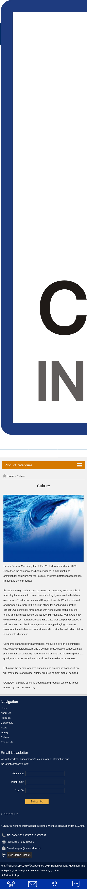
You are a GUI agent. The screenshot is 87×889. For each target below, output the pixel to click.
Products (72, 438)
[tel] (11, 884)
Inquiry (72, 445)
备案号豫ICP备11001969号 (16, 865)
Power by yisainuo (50, 870)
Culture (15, 453)
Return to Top (11, 875)
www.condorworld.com (20, 648)
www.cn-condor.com (67, 648)
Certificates (14, 445)
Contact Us (43, 453)
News (43, 445)
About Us (43, 438)
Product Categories (18, 465)
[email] (33, 884)
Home (14, 438)
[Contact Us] (54, 884)
